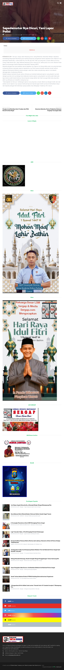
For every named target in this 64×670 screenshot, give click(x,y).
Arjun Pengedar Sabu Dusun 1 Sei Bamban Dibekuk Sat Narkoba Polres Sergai (33, 567)
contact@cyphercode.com (14, 655)
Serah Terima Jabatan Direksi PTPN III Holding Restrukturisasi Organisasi (32, 576)
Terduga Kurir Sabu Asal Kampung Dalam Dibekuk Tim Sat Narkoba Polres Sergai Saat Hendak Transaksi (35, 550)
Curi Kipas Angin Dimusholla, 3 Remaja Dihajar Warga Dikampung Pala (31, 505)
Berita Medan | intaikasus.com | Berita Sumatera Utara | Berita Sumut (26, 665)
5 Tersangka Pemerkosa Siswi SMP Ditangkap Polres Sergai (28, 523)
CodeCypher (58, 666)
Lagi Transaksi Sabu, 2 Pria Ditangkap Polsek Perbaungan (27, 532)
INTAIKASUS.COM (7, 56)
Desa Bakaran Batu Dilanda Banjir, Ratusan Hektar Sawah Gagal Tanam (31, 514)
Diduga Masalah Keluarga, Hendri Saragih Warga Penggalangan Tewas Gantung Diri (35, 559)
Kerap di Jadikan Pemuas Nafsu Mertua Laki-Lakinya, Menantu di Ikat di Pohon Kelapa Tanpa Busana (35, 541)
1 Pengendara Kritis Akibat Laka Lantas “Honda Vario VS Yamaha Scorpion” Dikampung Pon (36, 586)
